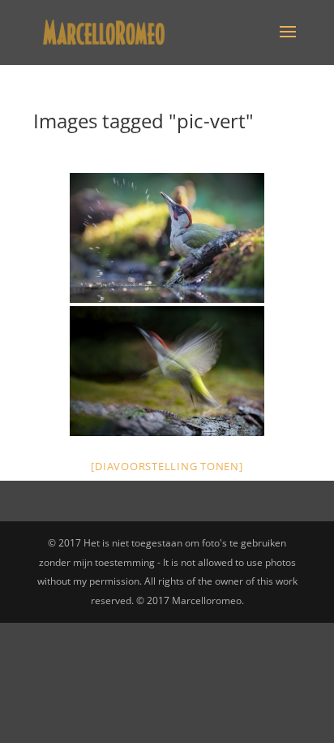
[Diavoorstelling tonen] (166, 466)
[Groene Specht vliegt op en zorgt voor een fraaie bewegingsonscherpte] (167, 371)
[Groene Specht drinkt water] (167, 238)
